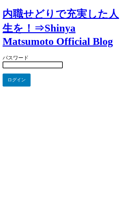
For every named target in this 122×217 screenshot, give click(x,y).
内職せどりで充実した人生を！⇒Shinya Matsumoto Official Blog (61, 27)
